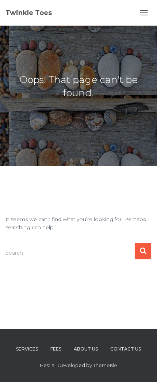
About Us (86, 349)
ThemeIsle (105, 365)
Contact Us (125, 349)
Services (27, 349)
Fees (55, 349)
